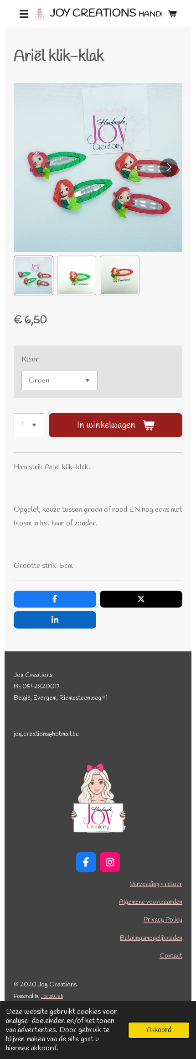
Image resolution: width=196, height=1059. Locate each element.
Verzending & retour (156, 884)
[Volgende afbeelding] (169, 167)
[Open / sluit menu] (24, 14)
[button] (33, 275)
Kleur (30, 359)
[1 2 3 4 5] (29, 425)
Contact (171, 956)
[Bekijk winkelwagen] (172, 14)
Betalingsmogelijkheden (151, 938)
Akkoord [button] (159, 1030)
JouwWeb (52, 996)
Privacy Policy (163, 920)
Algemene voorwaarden (150, 902)
